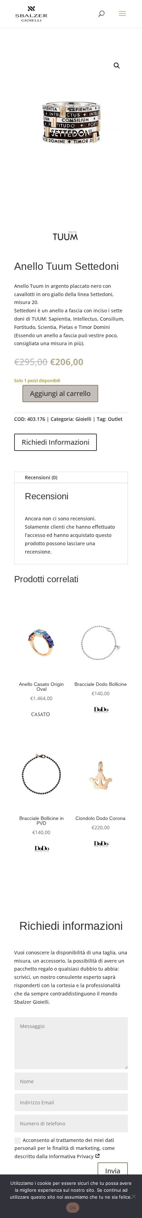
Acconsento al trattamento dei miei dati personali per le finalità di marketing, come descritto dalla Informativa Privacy (64, 1148)
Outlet (115, 419)
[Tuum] (66, 236)
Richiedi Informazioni (55, 442)
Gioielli (83, 419)
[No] (133, 1196)
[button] (117, 65)
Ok (73, 1207)
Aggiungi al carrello (60, 393)
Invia (112, 1170)
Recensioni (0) (41, 477)
